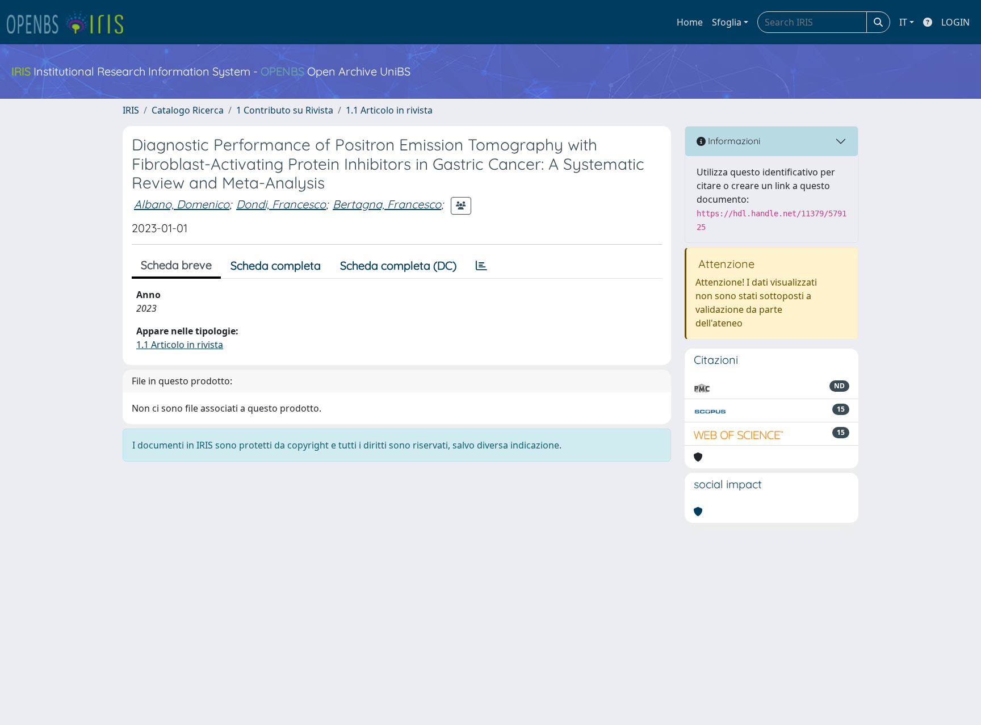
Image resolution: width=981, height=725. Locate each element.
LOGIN (955, 22)
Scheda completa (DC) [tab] (398, 265)
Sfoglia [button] (726, 22)
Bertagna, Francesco (387, 204)
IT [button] (903, 22)
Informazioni (733, 140)
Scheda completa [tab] (275, 265)
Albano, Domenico (181, 204)
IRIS (131, 110)
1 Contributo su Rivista (284, 110)
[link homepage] (70, 22)
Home (690, 22)
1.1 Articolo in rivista (389, 110)
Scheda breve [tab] (176, 265)
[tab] (481, 266)
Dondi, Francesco (281, 204)
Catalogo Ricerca (188, 110)
